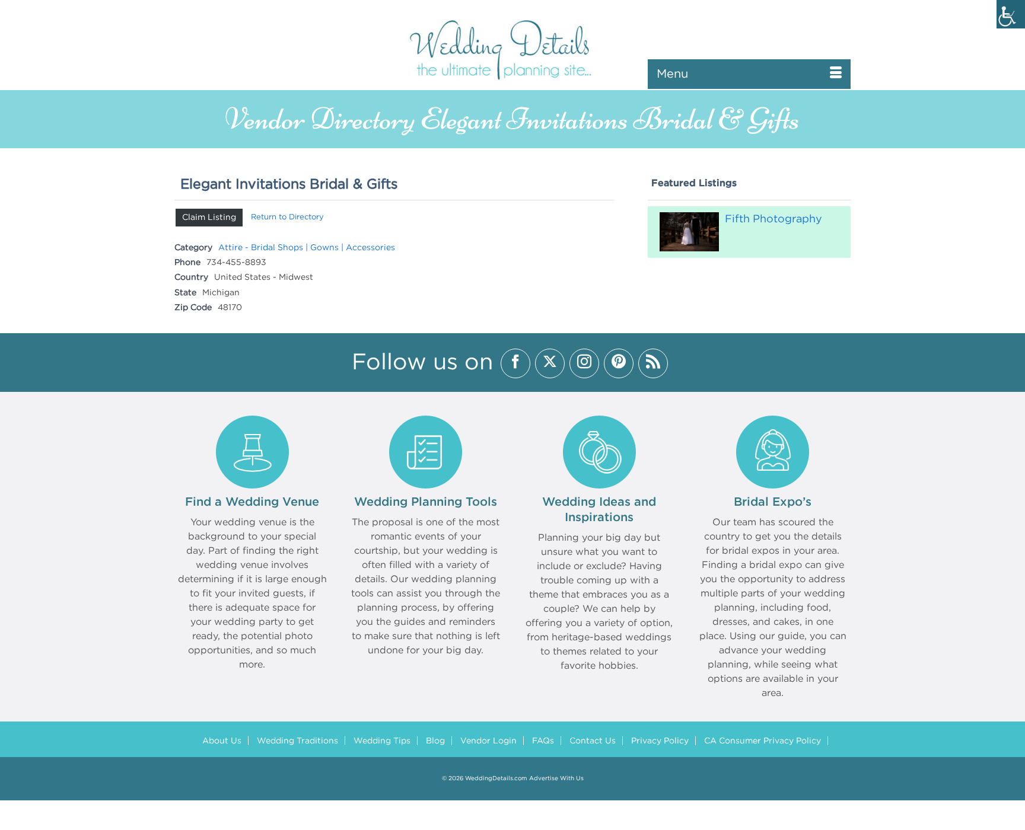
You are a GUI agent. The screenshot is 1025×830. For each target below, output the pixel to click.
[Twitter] (550, 363)
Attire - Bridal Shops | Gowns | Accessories (306, 247)
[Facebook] (515, 363)
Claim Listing (209, 217)
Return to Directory (287, 217)
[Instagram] (584, 363)
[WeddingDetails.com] (512, 49)
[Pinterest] (619, 363)
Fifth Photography (773, 219)
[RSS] (653, 363)
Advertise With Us (556, 778)
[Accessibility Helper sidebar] (1011, 14)
